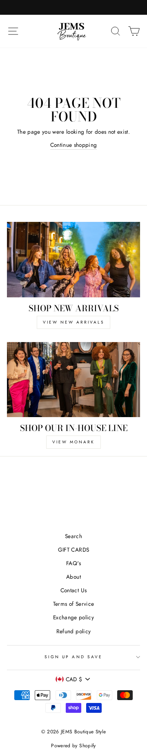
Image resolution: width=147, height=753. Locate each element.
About (73, 577)
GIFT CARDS (73, 549)
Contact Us (73, 590)
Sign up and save (73, 657)
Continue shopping (73, 145)
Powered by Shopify (73, 745)
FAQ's (73, 563)
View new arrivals (73, 322)
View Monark (73, 442)
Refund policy (73, 631)
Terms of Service (73, 604)
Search (73, 536)
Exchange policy (73, 617)
